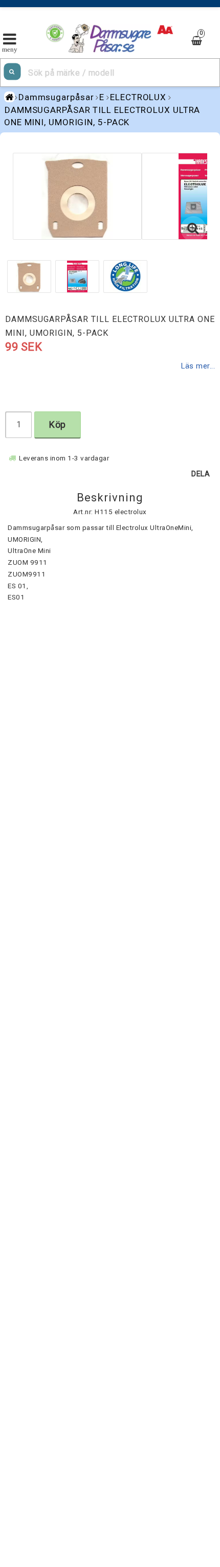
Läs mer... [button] (198, 366)
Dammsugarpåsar (56, 97)
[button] (193, 229)
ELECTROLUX (138, 97)
